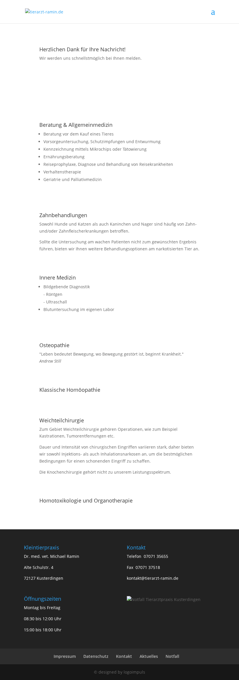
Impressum (65, 656)
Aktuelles (149, 656)
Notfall (172, 656)
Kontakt (124, 656)
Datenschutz (95, 656)
